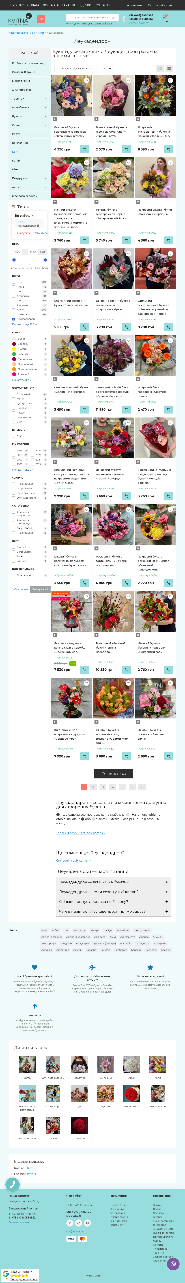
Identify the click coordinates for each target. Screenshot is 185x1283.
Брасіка (166, 949)
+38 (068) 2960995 (141, 15)
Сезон (16, 125)
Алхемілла (122, 930)
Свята (16, 134)
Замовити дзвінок (139, 22)
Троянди (18, 98)
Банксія (105, 949)
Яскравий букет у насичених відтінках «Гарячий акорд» (110, 474)
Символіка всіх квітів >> (73, 860)
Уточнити (41, 233)
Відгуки (85, 5)
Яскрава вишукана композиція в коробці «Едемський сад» (69, 648)
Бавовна (91, 949)
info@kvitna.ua (74, 1231)
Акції (15, 187)
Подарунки (20, 178)
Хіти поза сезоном (25, 196)
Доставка (51, 5)
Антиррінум (48, 943)
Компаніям (159, 1244)
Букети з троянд (119, 1217)
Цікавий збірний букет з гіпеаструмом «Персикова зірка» (113, 305)
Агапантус (79, 930)
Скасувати (24, 233)
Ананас (144, 936)
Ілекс (44, 930)
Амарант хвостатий (78, 936)
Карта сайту (159, 1260)
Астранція (62, 949)
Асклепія (125, 943)
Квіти (41, 32)
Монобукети (20, 107)
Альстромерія (142, 930)
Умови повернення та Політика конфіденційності (164, 1225)
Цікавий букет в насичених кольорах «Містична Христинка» (70, 561)
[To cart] (84, 149)
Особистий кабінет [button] (161, 5)
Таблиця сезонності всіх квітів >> (80, 833)
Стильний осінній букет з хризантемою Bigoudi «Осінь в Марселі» (113, 392)
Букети (17, 116)
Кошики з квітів (118, 1221)
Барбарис (121, 949)
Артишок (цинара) (104, 943)
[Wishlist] (86, 80)
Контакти (103, 5)
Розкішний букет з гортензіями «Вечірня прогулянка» (111, 561)
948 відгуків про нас (24, 1279)
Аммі (113, 936)
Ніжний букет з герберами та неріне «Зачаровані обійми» (111, 214)
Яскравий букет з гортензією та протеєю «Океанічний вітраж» (70, 132)
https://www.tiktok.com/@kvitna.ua (78, 1223)
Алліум (108, 930)
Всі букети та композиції (29, 63)
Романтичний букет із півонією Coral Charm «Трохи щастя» (111, 132)
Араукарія (82, 943)
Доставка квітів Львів (23, 32)
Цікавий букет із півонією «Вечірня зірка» (151, 734)
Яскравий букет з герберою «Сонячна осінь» (152, 392)
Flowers (30, 1174)
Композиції (20, 143)
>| (142, 787)
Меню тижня (21, 81)
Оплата (33, 5)
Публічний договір (163, 1233)
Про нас (17, 5)
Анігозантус (127, 936)
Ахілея (77, 949)
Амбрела (100, 936)
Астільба (46, 949)
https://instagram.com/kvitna (70, 1223)
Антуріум (66, 943)
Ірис (66, 930)
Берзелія (151, 949)
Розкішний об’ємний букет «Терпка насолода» (111, 648)
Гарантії (68, 5)
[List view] (160, 68)
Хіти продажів (22, 89)
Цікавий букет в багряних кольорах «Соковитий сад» (151, 648)
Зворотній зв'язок (163, 1256)
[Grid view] (169, 68)
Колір (16, 160)
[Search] (70, 17)
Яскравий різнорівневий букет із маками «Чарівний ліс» (154, 132)
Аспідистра (143, 943)
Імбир (55, 930)
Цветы (30, 1168)
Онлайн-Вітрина (23, 72)
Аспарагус (160, 943)
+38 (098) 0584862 (141, 19)
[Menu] (41, 19)
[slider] (14, 260)
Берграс (136, 949)
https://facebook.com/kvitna (87, 1223)
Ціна (15, 169)
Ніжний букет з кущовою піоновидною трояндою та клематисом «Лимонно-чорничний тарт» (71, 218)
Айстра (94, 930)
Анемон (158, 936)
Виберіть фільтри (44, 589)
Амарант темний (51, 936)
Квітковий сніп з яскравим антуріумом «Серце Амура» (69, 734)
